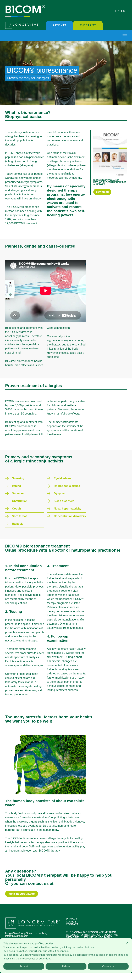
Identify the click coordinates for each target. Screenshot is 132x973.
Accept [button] (24, 966)
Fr (117, 11)
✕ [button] (127, 942)
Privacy (71, 918)
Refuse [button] (66, 966)
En (123, 11)
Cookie (71, 921)
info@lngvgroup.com (21, 893)
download (102, 191)
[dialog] (66, 955)
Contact (72, 924)
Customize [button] (108, 966)
